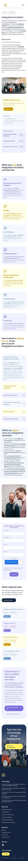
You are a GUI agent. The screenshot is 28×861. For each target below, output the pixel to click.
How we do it (5, 834)
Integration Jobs (5, 837)
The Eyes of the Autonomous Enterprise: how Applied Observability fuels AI (14, 801)
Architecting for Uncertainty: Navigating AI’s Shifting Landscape (14, 793)
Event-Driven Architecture (8, 814)
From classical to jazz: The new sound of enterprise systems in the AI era (13, 789)
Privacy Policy (7, 570)
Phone (5, 551)
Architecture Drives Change (8, 822)
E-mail (5, 544)
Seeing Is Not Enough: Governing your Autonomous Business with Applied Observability (13, 785)
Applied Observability (6, 809)
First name (6, 530)
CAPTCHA (14, 558)
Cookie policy (22, 858)
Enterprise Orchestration (7, 819)
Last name (6, 537)
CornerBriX (21, 46)
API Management (6, 812)
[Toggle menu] (23, 5)
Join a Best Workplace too (12, 708)
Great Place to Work (6, 832)
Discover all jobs (7, 600)
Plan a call (5, 854)
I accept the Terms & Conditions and (12, 569)
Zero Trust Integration (7, 817)
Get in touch (13, 752)
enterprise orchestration (14, 27)
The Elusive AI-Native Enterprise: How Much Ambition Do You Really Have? (14, 797)
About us (4, 830)
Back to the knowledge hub (11, 746)
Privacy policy (13, 858)
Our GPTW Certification (12, 714)
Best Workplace (18, 368)
